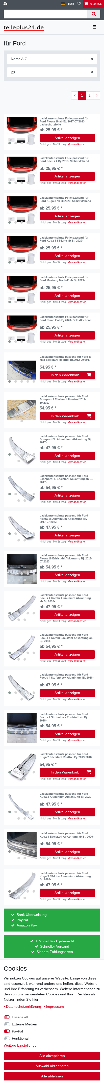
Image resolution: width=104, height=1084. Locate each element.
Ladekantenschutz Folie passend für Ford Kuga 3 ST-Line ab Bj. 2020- (64, 239)
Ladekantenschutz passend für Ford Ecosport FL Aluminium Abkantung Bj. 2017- (65, 439)
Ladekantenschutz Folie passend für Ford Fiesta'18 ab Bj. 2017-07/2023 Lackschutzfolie (64, 121)
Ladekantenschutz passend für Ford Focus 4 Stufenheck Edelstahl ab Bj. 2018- (64, 717)
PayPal (17, 1031)
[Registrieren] (6, 4)
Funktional (20, 1038)
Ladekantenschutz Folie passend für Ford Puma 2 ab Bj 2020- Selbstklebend (66, 318)
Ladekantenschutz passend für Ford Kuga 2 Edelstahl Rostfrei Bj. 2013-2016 (66, 756)
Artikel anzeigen (67, 138)
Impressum (55, 1006)
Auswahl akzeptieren (52, 1066)
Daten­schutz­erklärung (24, 1006)
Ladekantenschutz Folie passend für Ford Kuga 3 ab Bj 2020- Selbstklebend (65, 199)
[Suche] (93, 14)
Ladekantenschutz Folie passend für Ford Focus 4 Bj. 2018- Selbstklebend (64, 160)
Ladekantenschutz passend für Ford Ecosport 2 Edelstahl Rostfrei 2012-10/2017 (64, 399)
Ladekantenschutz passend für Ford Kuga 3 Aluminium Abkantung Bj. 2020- (66, 795)
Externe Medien (24, 1024)
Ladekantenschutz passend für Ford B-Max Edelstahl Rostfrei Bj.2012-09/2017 (66, 358)
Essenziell (20, 1017)
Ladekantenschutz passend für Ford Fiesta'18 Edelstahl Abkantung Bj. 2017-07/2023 (66, 558)
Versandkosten (77, 144)
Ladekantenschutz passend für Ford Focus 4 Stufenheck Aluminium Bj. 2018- (67, 676)
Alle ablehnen (52, 1076)
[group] (22, 132)
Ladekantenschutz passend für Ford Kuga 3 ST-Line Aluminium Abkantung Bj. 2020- (65, 876)
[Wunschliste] (79, 4)
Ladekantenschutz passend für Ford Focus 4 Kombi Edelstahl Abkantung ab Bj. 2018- (66, 637)
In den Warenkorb (65, 375)
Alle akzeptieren (52, 1056)
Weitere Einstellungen (21, 1045)
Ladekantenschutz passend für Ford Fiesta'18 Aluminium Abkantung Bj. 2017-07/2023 (64, 518)
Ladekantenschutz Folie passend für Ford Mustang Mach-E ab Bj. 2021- (64, 279)
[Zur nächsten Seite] (96, 95)
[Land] (62, 4)
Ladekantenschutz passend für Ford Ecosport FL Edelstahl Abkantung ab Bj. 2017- (66, 479)
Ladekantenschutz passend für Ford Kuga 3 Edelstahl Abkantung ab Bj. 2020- (67, 835)
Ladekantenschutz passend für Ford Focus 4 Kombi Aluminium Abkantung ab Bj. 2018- (65, 598)
